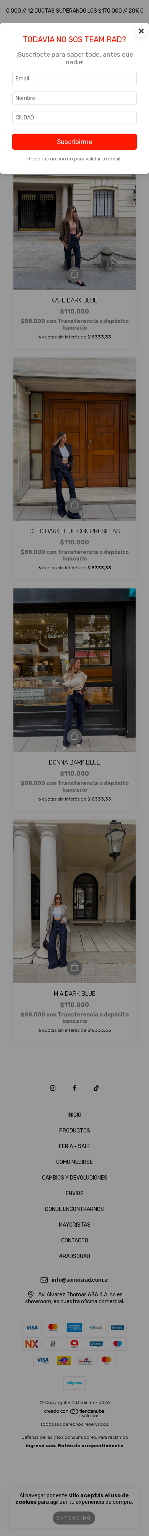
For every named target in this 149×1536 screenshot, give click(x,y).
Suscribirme (74, 141)
